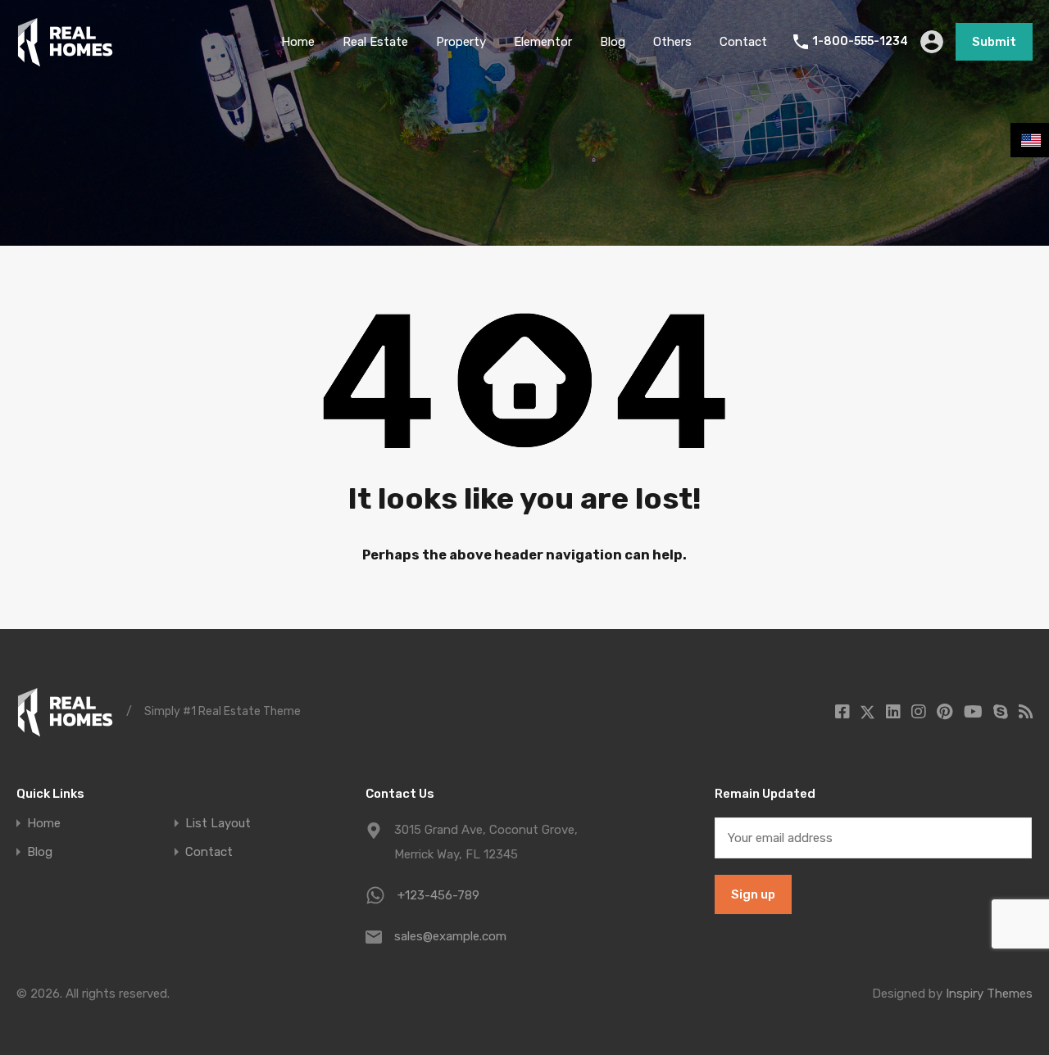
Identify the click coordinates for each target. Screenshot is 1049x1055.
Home (298, 41)
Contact (743, 41)
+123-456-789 (438, 895)
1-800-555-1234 (860, 41)
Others (672, 41)
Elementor (543, 41)
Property (461, 41)
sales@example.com (450, 936)
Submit (994, 41)
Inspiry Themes (989, 993)
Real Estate (375, 41)
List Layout (218, 823)
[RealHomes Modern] (65, 59)
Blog (612, 41)
